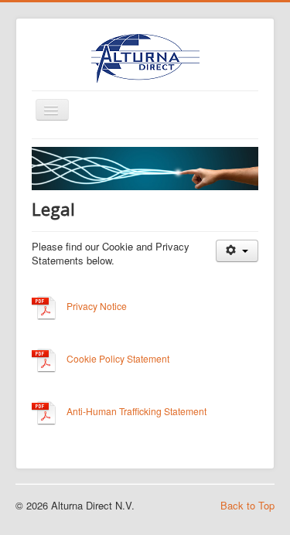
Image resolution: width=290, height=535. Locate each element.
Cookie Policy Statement (118, 359)
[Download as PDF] (44, 306)
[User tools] (237, 251)
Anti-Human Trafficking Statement (136, 411)
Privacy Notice (97, 306)
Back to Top (247, 505)
